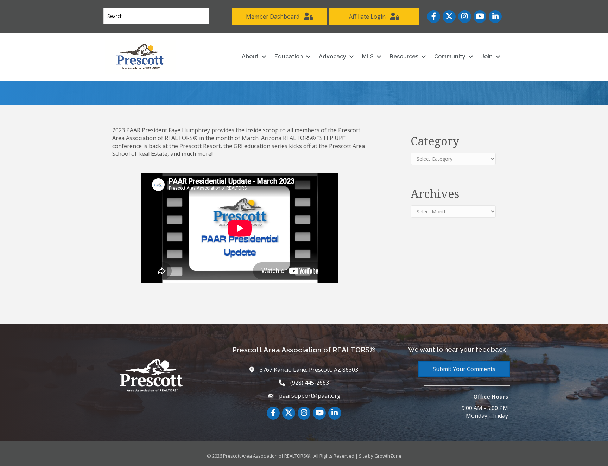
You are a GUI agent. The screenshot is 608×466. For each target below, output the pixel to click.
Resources (404, 56)
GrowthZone (387, 456)
